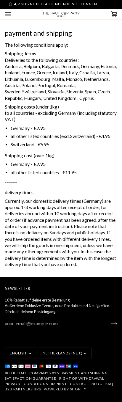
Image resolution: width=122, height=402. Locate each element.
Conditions (36, 383)
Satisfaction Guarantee (30, 378)
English (18, 353)
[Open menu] (14, 14)
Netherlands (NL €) (62, 353)
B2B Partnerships (23, 389)
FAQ (109, 383)
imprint (59, 383)
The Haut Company (29, 373)
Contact (79, 383)
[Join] (109, 323)
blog (97, 383)
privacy (13, 383)
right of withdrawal (81, 378)
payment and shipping (85, 373)
